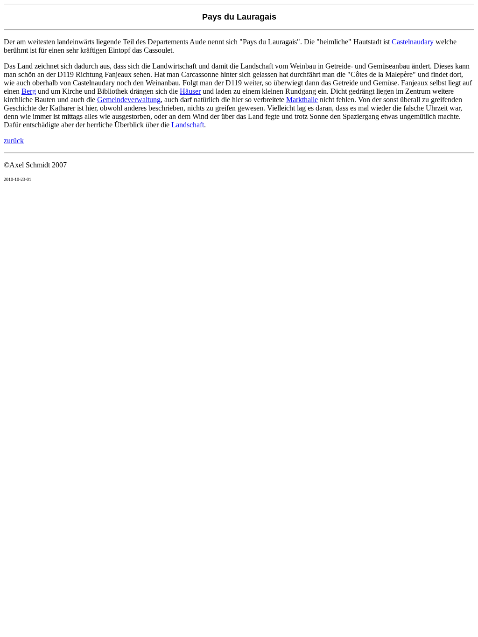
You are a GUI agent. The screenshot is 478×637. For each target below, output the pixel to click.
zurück (14, 141)
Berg (28, 91)
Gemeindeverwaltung (129, 100)
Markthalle (302, 100)
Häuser (190, 91)
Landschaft (187, 125)
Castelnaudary (413, 42)
